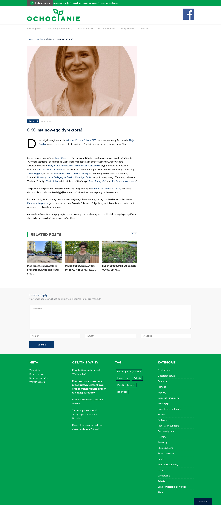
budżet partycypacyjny (129, 371)
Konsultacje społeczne (169, 409)
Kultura (161, 414)
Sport (161, 459)
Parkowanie (164, 420)
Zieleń (161, 492)
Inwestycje (123, 378)
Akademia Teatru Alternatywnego (72, 173)
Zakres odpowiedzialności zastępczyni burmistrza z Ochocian (85, 414)
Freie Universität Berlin (50, 169)
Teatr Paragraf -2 (98, 181)
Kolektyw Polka (83, 177)
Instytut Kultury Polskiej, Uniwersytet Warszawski (74, 165)
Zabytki (162, 481)
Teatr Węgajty (34, 173)
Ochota (137, 378)
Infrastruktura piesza (168, 397)
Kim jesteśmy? (128, 28)
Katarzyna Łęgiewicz (37, 203)
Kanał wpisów (36, 374)
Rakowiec (122, 391)
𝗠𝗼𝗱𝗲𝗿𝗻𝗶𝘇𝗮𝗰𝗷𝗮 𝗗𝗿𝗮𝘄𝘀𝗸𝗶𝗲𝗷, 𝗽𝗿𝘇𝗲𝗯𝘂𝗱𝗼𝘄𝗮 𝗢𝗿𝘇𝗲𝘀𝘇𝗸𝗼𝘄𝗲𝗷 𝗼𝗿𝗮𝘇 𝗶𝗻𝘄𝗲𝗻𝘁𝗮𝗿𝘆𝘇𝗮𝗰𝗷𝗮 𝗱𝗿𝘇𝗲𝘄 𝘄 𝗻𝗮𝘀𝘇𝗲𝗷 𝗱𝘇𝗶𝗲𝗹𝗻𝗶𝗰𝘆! (85, 5)
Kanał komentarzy (38, 378)
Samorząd (33, 121)
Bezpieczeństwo (166, 375)
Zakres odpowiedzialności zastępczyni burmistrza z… (81, 267)
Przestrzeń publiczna (168, 425)
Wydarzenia (164, 475)
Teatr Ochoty (61, 158)
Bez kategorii (165, 370)
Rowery (162, 436)
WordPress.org (37, 381)
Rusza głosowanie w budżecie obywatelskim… (119, 267)
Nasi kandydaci (85, 28)
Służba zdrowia (165, 447)
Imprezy (162, 392)
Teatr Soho (52, 181)
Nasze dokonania (106, 28)
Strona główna (34, 28)
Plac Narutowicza (126, 385)
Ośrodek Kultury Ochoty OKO (81, 140)
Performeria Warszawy (124, 181)
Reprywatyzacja (166, 431)
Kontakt (145, 28)
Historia (162, 386)
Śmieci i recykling (166, 453)
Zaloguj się (34, 370)
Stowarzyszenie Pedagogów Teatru (55, 177)
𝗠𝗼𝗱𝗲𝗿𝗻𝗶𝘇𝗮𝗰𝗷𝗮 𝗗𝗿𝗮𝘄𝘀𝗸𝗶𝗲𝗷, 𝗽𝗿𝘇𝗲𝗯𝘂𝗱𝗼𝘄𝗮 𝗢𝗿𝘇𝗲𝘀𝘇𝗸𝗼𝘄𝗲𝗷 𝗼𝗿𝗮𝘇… (43, 269)
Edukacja (162, 381)
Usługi (161, 470)
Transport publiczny (168, 464)
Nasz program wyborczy (60, 28)
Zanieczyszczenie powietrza (172, 486)
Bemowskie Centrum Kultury (106, 188)
